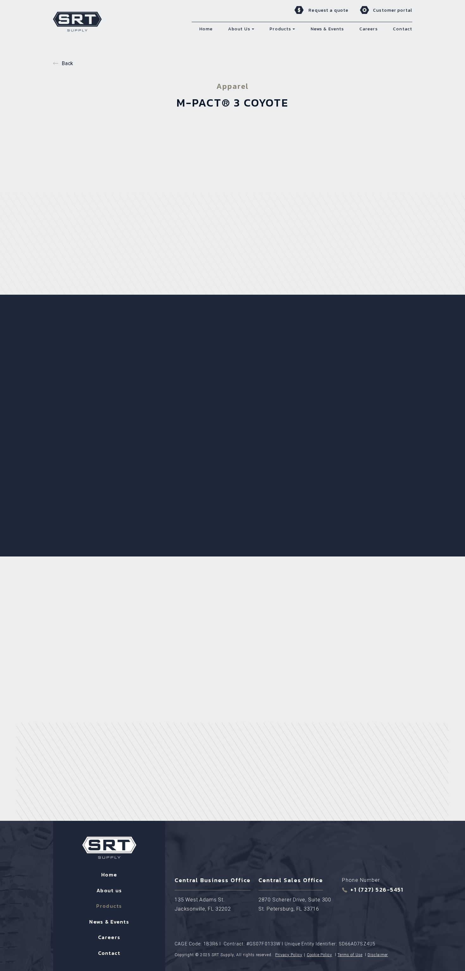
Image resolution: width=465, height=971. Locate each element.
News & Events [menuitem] (327, 29)
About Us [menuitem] (239, 29)
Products (109, 906)
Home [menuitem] (206, 29)
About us (109, 890)
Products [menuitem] (280, 29)
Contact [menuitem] (402, 29)
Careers (109, 937)
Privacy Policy (288, 955)
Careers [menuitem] (368, 29)
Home (109, 874)
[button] (253, 29)
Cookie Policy (319, 955)
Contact (109, 953)
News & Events (109, 921)
